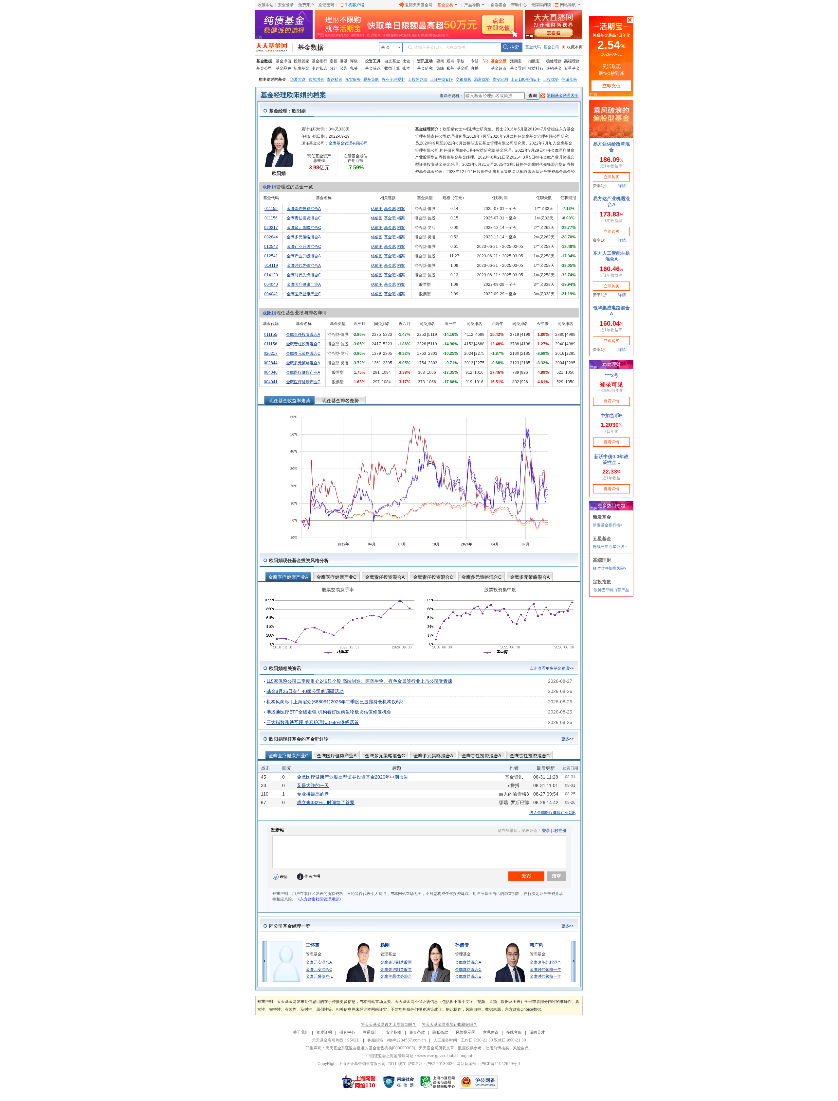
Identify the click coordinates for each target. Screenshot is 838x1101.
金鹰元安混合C (319, 969)
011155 (271, 208)
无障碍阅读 (541, 5)
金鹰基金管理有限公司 (348, 143)
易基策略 (371, 79)
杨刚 (385, 945)
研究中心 (347, 1032)
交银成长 (463, 79)
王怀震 (312, 945)
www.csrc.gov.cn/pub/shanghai (444, 1056)
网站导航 (568, 5)
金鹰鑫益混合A (468, 962)
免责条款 (417, 1032)
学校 (461, 61)
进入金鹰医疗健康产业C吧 (552, 812)
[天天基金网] (274, 47)
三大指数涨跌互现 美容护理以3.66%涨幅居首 (312, 722)
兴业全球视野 (393, 79)
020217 (271, 227)
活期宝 (516, 61)
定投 (333, 61)
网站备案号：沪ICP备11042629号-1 (488, 1063)
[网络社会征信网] (398, 1082)
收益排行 (536, 68)
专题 (475, 61)
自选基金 (498, 5)
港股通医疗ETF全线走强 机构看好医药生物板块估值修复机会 (328, 711)
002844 (271, 237)
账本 (406, 68)
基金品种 (283, 68)
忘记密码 (326, 5)
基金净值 (283, 61)
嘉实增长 (316, 79)
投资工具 (373, 61)
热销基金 (554, 68)
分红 (333, 68)
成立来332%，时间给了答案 (326, 802)
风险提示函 (465, 1032)
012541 (271, 256)
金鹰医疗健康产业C (304, 294)
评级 (354, 61)
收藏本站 (265, 5)
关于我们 (301, 1032)
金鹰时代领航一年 (545, 969)
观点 (450, 61)
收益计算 (392, 68)
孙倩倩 (462, 945)
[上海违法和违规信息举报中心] (438, 1082)
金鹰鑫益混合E (468, 976)
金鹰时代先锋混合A (304, 265)
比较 (406, 61)
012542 (271, 246)
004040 (271, 284)
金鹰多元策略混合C (304, 227)
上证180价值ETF (525, 79)
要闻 (440, 61)
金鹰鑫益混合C (468, 969)
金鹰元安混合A (319, 962)
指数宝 (534, 61)
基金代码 (533, 47)
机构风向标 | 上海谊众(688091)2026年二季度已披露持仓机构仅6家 (334, 701)
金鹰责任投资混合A (304, 208)
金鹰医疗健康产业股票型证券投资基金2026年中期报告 (352, 777)
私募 (354, 68)
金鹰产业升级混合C (304, 246)
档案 (401, 208)
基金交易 (445, 5)
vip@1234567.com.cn (406, 1040)
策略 (440, 68)
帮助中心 (519, 5)
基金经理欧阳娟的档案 (293, 94)
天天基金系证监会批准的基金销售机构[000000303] (370, 1048)
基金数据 (311, 47)
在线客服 (514, 1032)
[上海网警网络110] (359, 1082)
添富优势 (482, 79)
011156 (271, 218)
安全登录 (286, 5)
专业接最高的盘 (313, 794)
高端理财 (572, 61)
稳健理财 (554, 61)
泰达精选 (334, 79)
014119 (271, 265)
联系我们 (370, 1032)
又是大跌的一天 (313, 785)
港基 (344, 61)
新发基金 (301, 68)
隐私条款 (440, 1032)
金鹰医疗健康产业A (304, 284)
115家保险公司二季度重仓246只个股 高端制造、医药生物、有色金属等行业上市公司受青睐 (359, 681)
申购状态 (319, 68)
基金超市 (498, 68)
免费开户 (306, 5)
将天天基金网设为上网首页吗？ (388, 1024)
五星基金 (572, 68)
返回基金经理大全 (562, 95)
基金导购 (518, 68)
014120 (271, 275)
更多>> (567, 739)
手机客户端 (354, 5)
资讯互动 (425, 61)
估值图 (377, 208)
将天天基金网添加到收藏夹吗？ (449, 1024)
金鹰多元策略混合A (304, 237)
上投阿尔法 (418, 79)
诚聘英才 (537, 1032)
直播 (475, 68)
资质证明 (324, 1032)
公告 (344, 68)
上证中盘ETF (441, 79)
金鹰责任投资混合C (304, 218)
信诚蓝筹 (569, 79)
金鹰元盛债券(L (319, 976)
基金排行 (319, 61)
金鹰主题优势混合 (396, 976)
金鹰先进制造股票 (396, 962)
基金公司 (551, 47)
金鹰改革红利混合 (545, 962)
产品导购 (472, 5)
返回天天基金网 (418, 5)
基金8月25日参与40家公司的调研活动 (305, 691)
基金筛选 (373, 68)
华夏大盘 (298, 79)
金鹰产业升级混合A (304, 256)
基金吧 (462, 68)
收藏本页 (572, 47)
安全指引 (394, 1032)
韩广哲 (536, 945)
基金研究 (425, 68)
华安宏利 (500, 79)
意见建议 (491, 1032)
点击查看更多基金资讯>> (552, 668)
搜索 (511, 47)
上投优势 (551, 79)
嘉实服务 (353, 79)
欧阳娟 (269, 186)
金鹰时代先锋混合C (304, 275)
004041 (271, 294)
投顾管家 (301, 61)
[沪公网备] (479, 1082)
